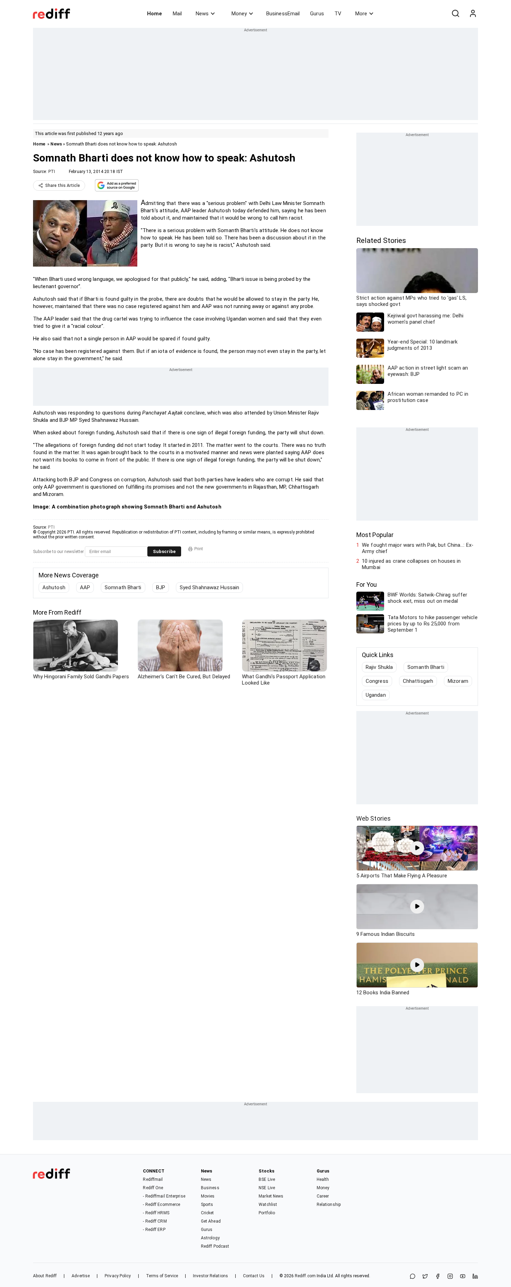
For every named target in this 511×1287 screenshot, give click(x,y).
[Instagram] (450, 1276)
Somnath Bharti (123, 587)
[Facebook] (437, 1276)
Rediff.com (305, 1275)
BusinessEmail (283, 13)
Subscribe (164, 551)
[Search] (455, 13)
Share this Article (62, 185)
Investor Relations (210, 1275)
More (361, 13)
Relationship (329, 1204)
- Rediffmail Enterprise (164, 1196)
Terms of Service (162, 1275)
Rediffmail (153, 1179)
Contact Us (254, 1275)
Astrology (210, 1237)
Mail (177, 13)
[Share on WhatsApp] (412, 1276)
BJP (160, 587)
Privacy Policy (118, 1275)
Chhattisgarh (418, 681)
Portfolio (267, 1212)
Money (239, 13)
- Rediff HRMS (156, 1212)
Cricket (207, 1212)
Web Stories (373, 818)
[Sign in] (473, 13)
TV (337, 13)
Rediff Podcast (215, 1246)
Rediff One (153, 1187)
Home (154, 13)
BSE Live (267, 1179)
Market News (271, 1196)
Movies (208, 1196)
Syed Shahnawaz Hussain (209, 587)
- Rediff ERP (154, 1229)
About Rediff (45, 1275)
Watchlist (268, 1204)
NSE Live (267, 1187)
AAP (85, 587)
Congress (377, 681)
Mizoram (458, 681)
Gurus (317, 13)
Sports (207, 1204)
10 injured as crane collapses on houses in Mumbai (411, 564)
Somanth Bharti (425, 667)
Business (210, 1187)
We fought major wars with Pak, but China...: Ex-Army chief (417, 548)
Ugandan (376, 695)
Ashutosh (53, 587)
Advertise (81, 1275)
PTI (51, 171)
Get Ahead (211, 1221)
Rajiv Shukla (379, 667)
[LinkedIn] (475, 1276)
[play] (417, 848)
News (202, 13)
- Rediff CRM (155, 1221)
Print (198, 548)
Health (323, 1179)
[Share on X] (425, 1276)
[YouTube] (462, 1276)
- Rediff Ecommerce (161, 1204)
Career (323, 1196)
